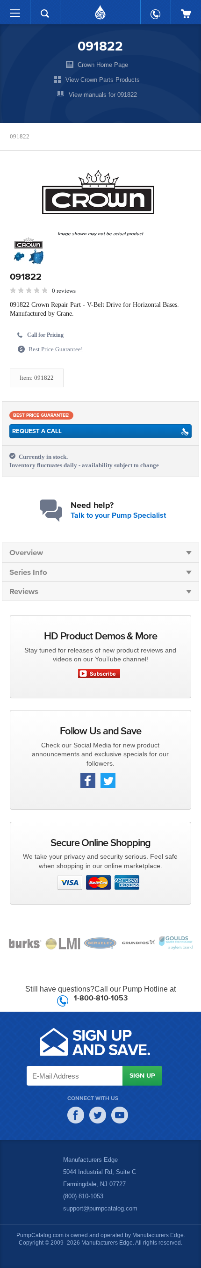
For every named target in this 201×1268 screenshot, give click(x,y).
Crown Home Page (103, 64)
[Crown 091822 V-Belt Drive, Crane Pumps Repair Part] (98, 192)
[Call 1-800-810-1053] (156, 9)
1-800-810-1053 (101, 997)
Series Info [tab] (28, 571)
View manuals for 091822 (103, 94)
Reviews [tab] (23, 591)
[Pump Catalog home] (100, 10)
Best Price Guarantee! (58, 349)
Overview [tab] (26, 552)
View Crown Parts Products (102, 79)
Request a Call (37, 431)
